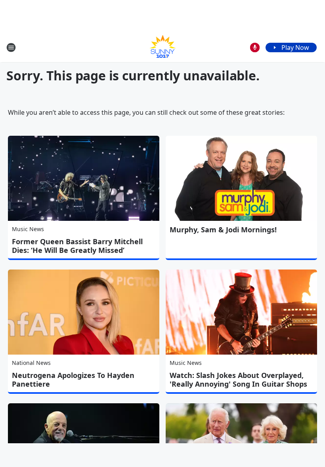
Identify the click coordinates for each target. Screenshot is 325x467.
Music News (28, 229)
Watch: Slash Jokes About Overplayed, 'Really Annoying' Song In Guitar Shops (238, 379)
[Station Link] (162, 47)
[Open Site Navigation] (11, 47)
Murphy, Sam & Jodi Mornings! (223, 229)
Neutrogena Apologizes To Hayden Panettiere (73, 379)
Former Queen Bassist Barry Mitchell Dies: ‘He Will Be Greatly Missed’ (77, 245)
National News (31, 362)
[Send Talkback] (255, 47)
